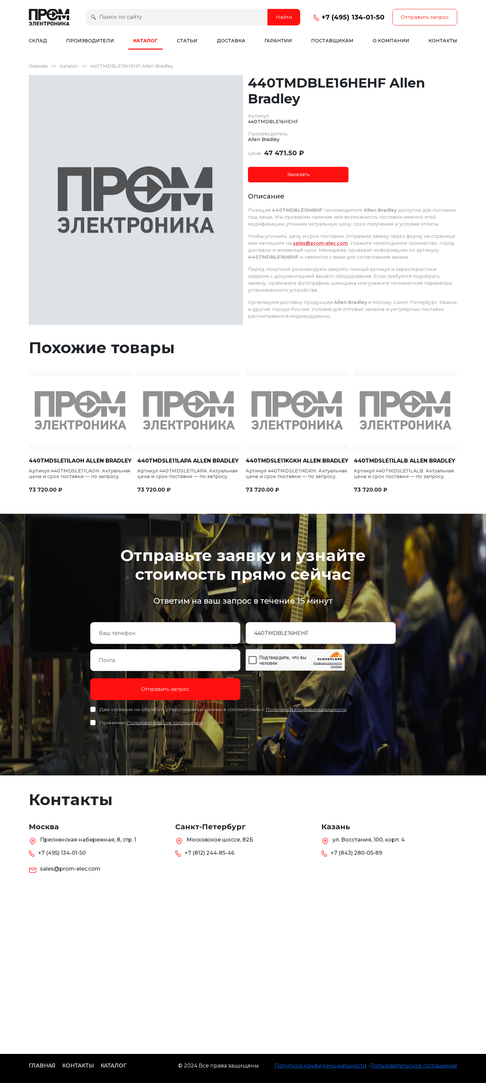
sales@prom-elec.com (320, 243)
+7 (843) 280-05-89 (356, 853)
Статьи (187, 41)
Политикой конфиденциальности (306, 709)
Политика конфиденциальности (321, 1066)
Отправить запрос (425, 17)
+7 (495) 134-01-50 (352, 17)
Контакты (442, 41)
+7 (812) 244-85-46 (209, 853)
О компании (391, 41)
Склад (38, 41)
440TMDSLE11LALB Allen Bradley (404, 461)
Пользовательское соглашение (165, 723)
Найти (284, 17)
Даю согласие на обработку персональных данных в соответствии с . (223, 709)
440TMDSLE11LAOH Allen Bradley (80, 461)
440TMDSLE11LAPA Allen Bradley (188, 461)
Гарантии (278, 41)
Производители (90, 41)
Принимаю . (152, 723)
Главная (38, 66)
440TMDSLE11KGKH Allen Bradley (297, 461)
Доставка (231, 41)
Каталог (145, 41)
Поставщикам (332, 41)
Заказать (298, 174)
